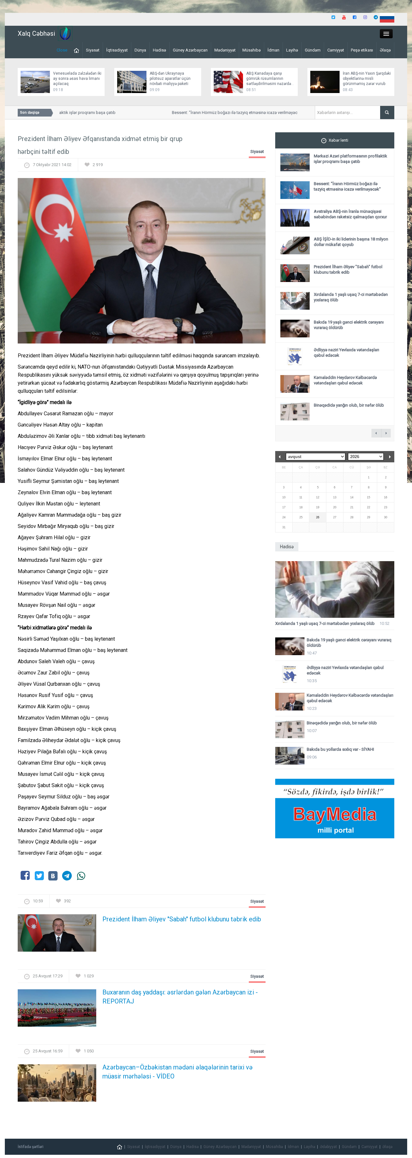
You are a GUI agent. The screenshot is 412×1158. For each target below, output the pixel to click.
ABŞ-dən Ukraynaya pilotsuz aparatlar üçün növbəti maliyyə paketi (170, 78)
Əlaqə (385, 50)
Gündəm (313, 50)
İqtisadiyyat (117, 50)
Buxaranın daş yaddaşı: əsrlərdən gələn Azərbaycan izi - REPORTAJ (180, 996)
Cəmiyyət (335, 50)
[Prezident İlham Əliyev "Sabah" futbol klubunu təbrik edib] (57, 935)
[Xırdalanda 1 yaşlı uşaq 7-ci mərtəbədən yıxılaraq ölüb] (334, 589)
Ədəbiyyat (328, 1146)
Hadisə (159, 50)
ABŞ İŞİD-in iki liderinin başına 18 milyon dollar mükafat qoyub (351, 242)
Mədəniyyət (225, 50)
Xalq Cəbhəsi (36, 33)
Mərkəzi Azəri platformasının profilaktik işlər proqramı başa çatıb (350, 159)
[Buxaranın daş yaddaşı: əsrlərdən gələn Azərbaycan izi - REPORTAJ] (57, 1010)
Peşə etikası (362, 50)
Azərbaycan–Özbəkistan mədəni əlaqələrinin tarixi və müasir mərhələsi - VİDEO (177, 1071)
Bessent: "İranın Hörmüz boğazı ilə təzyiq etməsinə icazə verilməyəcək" (227, 112)
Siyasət (92, 50)
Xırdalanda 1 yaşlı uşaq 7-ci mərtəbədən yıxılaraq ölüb (325, 623)
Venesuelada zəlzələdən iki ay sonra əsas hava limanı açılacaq (77, 78)
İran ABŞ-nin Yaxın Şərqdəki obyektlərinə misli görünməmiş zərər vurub (367, 78)
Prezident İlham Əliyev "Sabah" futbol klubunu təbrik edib (181, 919)
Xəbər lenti (338, 140)
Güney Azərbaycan (190, 50)
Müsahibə (251, 50)
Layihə (292, 50)
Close (62, 50)
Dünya (140, 50)
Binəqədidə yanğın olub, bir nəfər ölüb (349, 405)
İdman (273, 50)
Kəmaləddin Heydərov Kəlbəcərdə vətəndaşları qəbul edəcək (345, 380)
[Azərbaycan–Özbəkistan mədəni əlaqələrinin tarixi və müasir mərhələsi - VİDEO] (57, 1085)
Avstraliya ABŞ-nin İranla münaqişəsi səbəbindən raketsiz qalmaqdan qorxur (350, 214)
